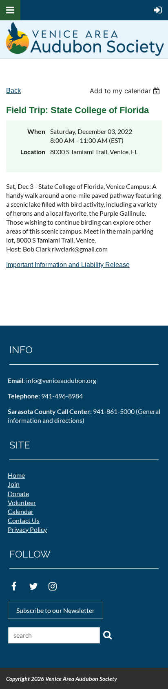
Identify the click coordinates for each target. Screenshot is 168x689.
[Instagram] (52, 586)
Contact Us (24, 520)
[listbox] (126, 91)
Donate (18, 493)
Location (32, 151)
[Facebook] (14, 586)
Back (13, 90)
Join (14, 484)
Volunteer (22, 502)
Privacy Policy (27, 529)
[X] (33, 586)
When (36, 131)
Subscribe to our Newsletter (55, 610)
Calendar (20, 511)
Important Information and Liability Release (68, 264)
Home (16, 475)
